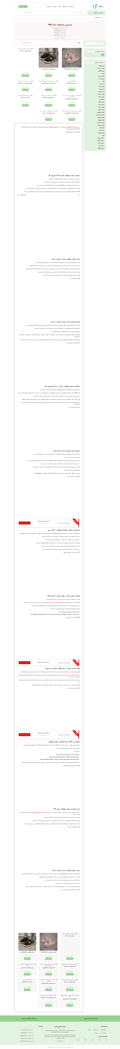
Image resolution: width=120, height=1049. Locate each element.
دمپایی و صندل (101, 94)
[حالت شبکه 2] (66, 43)
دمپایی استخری (101, 109)
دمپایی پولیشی (101, 119)
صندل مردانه (101, 86)
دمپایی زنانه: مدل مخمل (43, 732)
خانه (102, 17)
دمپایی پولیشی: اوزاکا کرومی (71, 98)
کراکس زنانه (101, 78)
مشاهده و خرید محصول (24, 522)
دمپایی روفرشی (100, 125)
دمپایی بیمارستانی (100, 114)
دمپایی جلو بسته (100, 122)
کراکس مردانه (101, 76)
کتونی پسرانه (100, 138)
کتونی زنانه (101, 145)
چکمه (103, 81)
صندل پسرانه (101, 89)
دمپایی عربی (101, 130)
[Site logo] (98, 6)
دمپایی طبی (101, 127)
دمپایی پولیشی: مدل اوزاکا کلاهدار (71, 69)
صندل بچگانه (101, 65)
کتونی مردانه (100, 143)
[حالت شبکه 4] (62, 43)
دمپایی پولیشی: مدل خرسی (48, 113)
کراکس (102, 73)
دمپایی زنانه (101, 99)
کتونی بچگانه (100, 148)
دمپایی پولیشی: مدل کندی (25, 50)
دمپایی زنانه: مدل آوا (25, 97)
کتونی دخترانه (100, 140)
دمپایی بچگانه (101, 101)
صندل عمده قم (101, 68)
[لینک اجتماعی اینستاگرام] (18, 12)
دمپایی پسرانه (101, 104)
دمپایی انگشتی (101, 71)
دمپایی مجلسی (101, 132)
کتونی (103, 135)
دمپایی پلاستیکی (100, 117)
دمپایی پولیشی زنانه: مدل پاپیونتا (25, 83)
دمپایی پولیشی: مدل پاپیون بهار (72, 113)
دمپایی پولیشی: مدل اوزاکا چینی (48, 69)
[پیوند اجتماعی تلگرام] (16, 12)
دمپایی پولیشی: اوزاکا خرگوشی (48, 83)
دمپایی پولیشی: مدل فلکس (49, 97)
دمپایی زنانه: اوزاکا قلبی (71, 83)
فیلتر (102, 54)
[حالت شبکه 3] (64, 43)
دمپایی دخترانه (101, 107)
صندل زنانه (102, 83)
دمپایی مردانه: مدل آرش (43, 521)
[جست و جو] (87, 43)
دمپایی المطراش (100, 112)
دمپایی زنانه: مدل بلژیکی (43, 662)
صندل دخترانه (101, 91)
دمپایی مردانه (101, 96)
